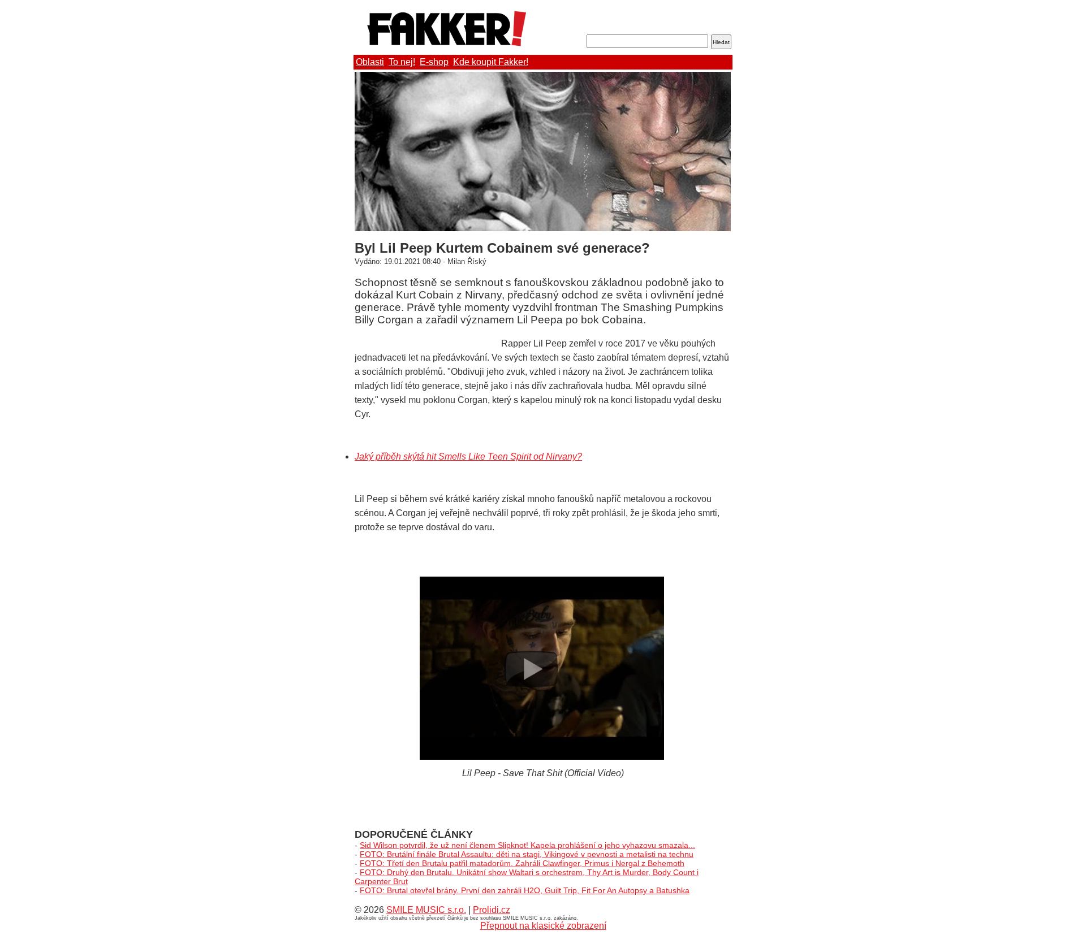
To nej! (402, 62)
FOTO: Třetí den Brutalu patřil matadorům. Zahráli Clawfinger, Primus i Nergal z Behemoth (522, 863)
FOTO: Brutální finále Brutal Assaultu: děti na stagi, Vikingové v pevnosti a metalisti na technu (526, 854)
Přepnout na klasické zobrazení (543, 925)
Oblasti (370, 62)
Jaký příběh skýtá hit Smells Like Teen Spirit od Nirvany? (468, 456)
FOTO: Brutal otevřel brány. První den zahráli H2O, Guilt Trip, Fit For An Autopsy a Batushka (524, 890)
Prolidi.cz (491, 910)
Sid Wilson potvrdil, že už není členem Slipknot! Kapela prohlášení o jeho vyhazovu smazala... (527, 845)
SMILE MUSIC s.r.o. (426, 910)
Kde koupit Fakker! (490, 62)
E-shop (434, 62)
